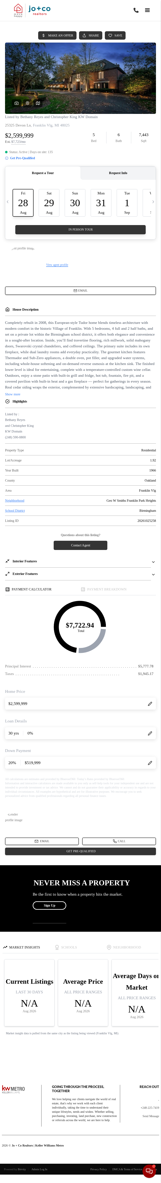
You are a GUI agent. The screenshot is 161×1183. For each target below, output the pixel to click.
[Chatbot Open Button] (149, 1171)
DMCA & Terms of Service (127, 1169)
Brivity (22, 1169)
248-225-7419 (150, 1107)
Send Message (151, 1116)
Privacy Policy (98, 1169)
